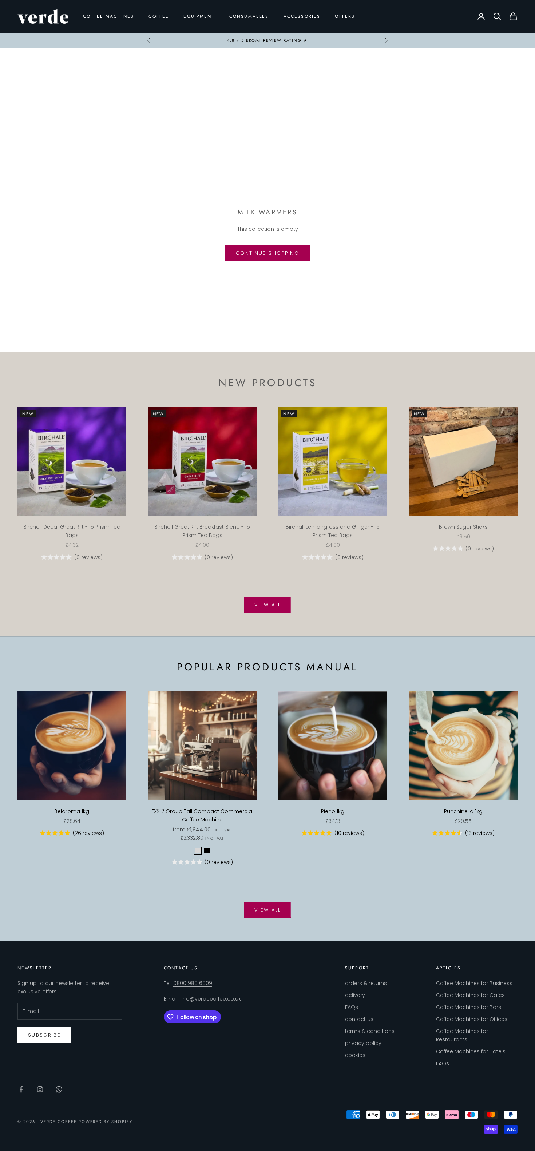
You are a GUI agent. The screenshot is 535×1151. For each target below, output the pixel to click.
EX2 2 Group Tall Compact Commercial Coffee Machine (202, 815)
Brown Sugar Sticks (463, 526)
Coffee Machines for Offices (471, 1019)
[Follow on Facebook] (21, 1089)
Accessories (302, 16)
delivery (355, 995)
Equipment (198, 16)
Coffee (158, 16)
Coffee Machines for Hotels (471, 1051)
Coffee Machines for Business (474, 983)
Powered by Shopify (106, 1121)
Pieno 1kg (332, 811)
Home (25, 61)
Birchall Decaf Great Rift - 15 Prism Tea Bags (71, 531)
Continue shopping (267, 253)
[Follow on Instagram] (40, 1089)
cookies (355, 1055)
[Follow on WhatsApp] (59, 1089)
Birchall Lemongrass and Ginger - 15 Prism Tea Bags (333, 531)
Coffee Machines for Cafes (470, 995)
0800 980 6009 (192, 983)
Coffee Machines (108, 16)
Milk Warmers (74, 61)
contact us (359, 1019)
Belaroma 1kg (71, 811)
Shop (44, 61)
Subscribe (44, 1034)
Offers (345, 16)
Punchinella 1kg (463, 811)
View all (267, 604)
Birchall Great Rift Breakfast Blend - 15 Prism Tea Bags (202, 531)
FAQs (351, 1007)
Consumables (249, 16)
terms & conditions (370, 1031)
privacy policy (363, 1043)
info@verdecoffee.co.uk (210, 998)
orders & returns (366, 983)
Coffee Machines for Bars (468, 1007)
